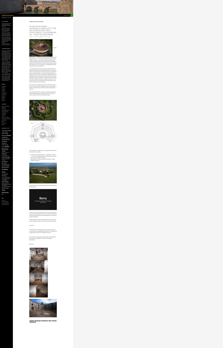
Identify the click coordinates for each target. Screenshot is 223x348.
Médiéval (5, 179)
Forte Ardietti (37, 320)
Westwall (3, 124)
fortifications (44, 320)
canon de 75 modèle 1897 (5, 152)
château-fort (4, 153)
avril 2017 (3, 90)
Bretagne (3, 151)
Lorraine (8, 178)
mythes (3, 179)
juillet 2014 (3, 100)
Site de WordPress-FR (5, 204)
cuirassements (4, 155)
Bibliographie (4, 107)
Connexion (3, 200)
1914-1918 (5, 133)
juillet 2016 (3, 97)
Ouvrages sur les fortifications (6, 118)
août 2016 (3, 96)
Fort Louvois (3, 177)
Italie (50, 320)
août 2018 (3, 87)
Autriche (32, 320)
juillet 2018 (3, 89)
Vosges (7, 188)
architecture (5, 137)
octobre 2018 (4, 86)
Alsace (9, 135)
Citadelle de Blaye (4, 154)
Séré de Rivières (4, 120)
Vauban (3, 121)
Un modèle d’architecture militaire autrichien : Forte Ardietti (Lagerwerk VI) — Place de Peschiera (42, 31)
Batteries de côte (5, 148)
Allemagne (4, 135)
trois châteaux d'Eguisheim (6, 186)
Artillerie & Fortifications (8, 15)
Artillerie (4, 143)
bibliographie (5, 149)
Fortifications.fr (67, 15)
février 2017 (4, 91)
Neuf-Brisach (4, 114)
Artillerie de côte (5, 144)
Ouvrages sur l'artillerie (5, 117)
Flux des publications (5, 201)
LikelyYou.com (4, 76)
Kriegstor (8, 177)
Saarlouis (6, 182)
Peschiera (54, 320)
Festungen (7, 157)
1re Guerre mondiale (6, 130)
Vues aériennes (44, 26)
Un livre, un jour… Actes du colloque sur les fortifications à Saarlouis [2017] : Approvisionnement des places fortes (6, 78)
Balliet (7, 146)
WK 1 (3, 194)
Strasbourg (4, 184)
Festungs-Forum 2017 (5, 158)
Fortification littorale (5, 111)
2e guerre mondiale (5, 131)
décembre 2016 (4, 93)
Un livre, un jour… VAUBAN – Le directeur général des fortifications (6, 71)
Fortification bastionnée (5, 110)
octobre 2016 (4, 94)
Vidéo (31, 36)
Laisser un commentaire (45, 36)
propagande (3, 182)
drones (3, 157)
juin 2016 (3, 98)
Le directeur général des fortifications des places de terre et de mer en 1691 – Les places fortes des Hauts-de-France (6, 68)
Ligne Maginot (4, 113)
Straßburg (9, 184)
